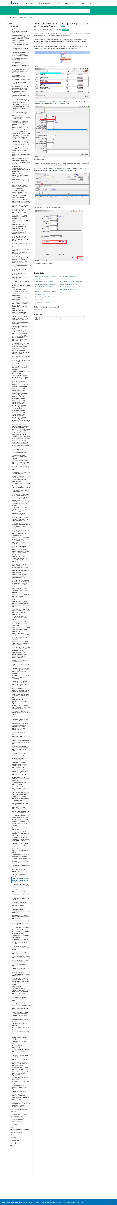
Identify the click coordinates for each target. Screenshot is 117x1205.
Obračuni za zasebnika (17, 1121)
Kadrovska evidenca (15, 1140)
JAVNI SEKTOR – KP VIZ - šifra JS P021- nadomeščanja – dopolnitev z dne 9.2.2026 (21, 211)
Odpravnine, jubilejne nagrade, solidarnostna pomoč (20, 1115)
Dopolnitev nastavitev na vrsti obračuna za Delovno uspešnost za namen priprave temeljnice (21, 143)
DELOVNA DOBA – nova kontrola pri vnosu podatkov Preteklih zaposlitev (19, 186)
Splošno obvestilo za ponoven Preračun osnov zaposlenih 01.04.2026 (20, 71)
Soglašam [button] (111, 1202)
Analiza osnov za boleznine (20, 756)
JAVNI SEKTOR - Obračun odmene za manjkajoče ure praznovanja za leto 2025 (19, 312)
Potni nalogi (13, 1137)
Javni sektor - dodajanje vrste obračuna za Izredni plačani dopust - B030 (20, 1073)
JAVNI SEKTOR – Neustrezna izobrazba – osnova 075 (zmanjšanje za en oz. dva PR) (20, 633)
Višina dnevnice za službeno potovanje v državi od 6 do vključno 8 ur (20, 880)
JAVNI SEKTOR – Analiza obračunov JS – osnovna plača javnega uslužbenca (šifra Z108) (21, 201)
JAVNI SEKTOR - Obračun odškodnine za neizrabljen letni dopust (21, 701)
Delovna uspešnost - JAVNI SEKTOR (19, 1110)
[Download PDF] (60, 26)
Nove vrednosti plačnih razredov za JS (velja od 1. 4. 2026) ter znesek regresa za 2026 (21, 137)
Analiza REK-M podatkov (19, 732)
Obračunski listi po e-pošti (19, 1091)
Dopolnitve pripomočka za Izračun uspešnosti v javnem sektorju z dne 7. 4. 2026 (20, 148)
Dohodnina (13, 1135)
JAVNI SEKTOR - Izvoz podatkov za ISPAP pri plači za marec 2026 (20, 175)
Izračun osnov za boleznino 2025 (21, 281)
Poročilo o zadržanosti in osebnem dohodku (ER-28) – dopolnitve (20, 1087)
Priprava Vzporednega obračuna (21, 858)
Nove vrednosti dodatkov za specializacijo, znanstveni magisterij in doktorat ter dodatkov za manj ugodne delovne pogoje (20, 726)
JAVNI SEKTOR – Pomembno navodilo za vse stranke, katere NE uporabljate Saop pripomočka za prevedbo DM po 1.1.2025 (21, 541)
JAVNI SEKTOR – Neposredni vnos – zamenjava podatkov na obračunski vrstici (20, 643)
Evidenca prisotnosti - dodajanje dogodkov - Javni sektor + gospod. (21, 1051)
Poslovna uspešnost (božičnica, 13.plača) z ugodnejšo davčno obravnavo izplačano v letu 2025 (21, 332)
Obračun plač (20, 17)
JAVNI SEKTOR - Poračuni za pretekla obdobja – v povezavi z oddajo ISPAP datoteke (21, 610)
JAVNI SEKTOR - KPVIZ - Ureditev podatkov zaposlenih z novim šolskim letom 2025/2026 (21, 436)
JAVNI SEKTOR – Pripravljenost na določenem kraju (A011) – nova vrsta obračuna (21, 649)
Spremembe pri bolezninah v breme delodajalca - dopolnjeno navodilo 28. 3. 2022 (21, 931)
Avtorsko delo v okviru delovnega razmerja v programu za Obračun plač (21, 736)
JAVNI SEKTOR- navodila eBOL (21, 1005)
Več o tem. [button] (80, 1202)
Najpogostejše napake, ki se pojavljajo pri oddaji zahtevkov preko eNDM (20, 833)
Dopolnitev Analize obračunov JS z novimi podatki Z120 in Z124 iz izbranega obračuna (20, 54)
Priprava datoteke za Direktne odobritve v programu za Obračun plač (20, 677)
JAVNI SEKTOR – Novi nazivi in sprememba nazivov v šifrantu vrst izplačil (21, 245)
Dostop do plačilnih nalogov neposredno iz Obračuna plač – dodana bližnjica (21, 916)
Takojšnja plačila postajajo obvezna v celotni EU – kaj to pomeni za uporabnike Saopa (20, 377)
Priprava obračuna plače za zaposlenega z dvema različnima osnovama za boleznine (21, 839)
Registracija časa (14, 1143)
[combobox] (53, 11)
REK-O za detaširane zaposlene (21, 872)
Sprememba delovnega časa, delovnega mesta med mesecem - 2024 (21, 713)
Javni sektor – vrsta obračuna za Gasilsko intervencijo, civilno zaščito (21, 850)
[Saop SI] (14, 2)
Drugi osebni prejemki (16, 1132)
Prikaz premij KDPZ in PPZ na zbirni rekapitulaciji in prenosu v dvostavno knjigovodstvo (21, 509)
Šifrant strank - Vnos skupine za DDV (47, 302)
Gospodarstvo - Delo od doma (20, 1059)
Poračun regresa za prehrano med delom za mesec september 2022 (21, 886)
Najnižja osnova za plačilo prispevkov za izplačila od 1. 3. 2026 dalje (20, 181)
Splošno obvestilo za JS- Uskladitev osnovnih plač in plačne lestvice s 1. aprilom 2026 (21, 131)
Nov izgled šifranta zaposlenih (20, 158)
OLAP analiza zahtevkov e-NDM (21, 927)
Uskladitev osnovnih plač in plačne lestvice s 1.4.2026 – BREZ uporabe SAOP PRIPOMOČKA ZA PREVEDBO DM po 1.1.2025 (21, 115)
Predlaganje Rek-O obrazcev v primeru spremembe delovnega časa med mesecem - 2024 (21, 707)
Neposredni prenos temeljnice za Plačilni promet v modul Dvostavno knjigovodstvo (21, 478)
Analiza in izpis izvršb (18, 717)
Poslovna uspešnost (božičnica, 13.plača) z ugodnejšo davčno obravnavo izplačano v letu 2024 (21, 690)
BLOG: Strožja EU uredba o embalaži (72, 286)
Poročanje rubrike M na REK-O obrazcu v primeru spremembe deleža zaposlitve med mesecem (21, 462)
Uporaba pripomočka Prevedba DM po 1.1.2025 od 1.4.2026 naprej (21, 108)
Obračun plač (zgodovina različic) (19, 1129)
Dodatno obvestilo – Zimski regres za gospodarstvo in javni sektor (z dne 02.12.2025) (21, 318)
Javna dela (14, 1124)
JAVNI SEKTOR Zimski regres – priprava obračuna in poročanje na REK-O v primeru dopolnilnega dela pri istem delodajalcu (21, 305)
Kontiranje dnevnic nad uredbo (20, 939)
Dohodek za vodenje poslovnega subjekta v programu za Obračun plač (21, 742)
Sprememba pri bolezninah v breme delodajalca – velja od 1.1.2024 (20, 788)
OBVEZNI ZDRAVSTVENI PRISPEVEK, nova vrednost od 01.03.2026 (21, 162)
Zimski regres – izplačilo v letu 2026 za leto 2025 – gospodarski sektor (21, 285)
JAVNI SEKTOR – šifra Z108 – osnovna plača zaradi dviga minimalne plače (20, 216)
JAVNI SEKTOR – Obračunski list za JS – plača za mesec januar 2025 (20, 623)
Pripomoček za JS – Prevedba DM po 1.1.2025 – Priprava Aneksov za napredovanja (20, 345)
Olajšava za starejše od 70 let (20, 920)
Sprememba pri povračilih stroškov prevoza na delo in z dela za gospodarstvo (20, 904)
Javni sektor (65, 29)
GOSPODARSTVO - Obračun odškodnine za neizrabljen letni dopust (21, 695)
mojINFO (12, 1145)
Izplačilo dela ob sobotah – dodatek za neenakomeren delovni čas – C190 (19, 1063)
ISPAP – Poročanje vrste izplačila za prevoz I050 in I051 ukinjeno (20, 948)
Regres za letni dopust (17, 1119)
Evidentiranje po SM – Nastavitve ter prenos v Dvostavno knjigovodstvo (19, 451)
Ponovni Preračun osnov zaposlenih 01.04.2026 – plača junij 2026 (20, 48)
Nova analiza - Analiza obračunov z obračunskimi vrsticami (19, 456)
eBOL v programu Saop (18, 1003)
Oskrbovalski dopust (17, 800)
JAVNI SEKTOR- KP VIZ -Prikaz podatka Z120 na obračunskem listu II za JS (21, 362)
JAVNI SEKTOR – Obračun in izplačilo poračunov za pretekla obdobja (20, 468)
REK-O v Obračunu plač (19, 869)
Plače (13, 17)
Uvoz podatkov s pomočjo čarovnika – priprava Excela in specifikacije (20, 778)
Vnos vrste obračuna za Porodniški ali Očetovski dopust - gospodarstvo (21, 974)
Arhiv (12, 1127)
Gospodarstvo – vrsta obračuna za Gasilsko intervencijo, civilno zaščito (21, 845)
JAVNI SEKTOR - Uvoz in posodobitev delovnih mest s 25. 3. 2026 (21, 154)
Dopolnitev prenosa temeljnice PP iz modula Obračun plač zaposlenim (20, 367)
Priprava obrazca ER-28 (19, 753)
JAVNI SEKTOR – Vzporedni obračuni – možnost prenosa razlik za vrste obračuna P (20, 519)
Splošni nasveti (29, 17)
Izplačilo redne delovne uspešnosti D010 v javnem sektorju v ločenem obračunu (20, 1037)
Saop (8, 17)
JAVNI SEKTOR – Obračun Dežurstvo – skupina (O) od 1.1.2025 (19, 590)
